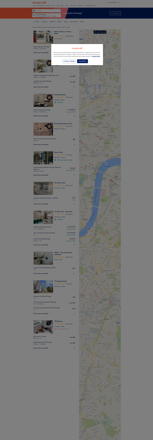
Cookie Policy (96, 56)
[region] (77, 54)
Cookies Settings (69, 61)
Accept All (82, 61)
